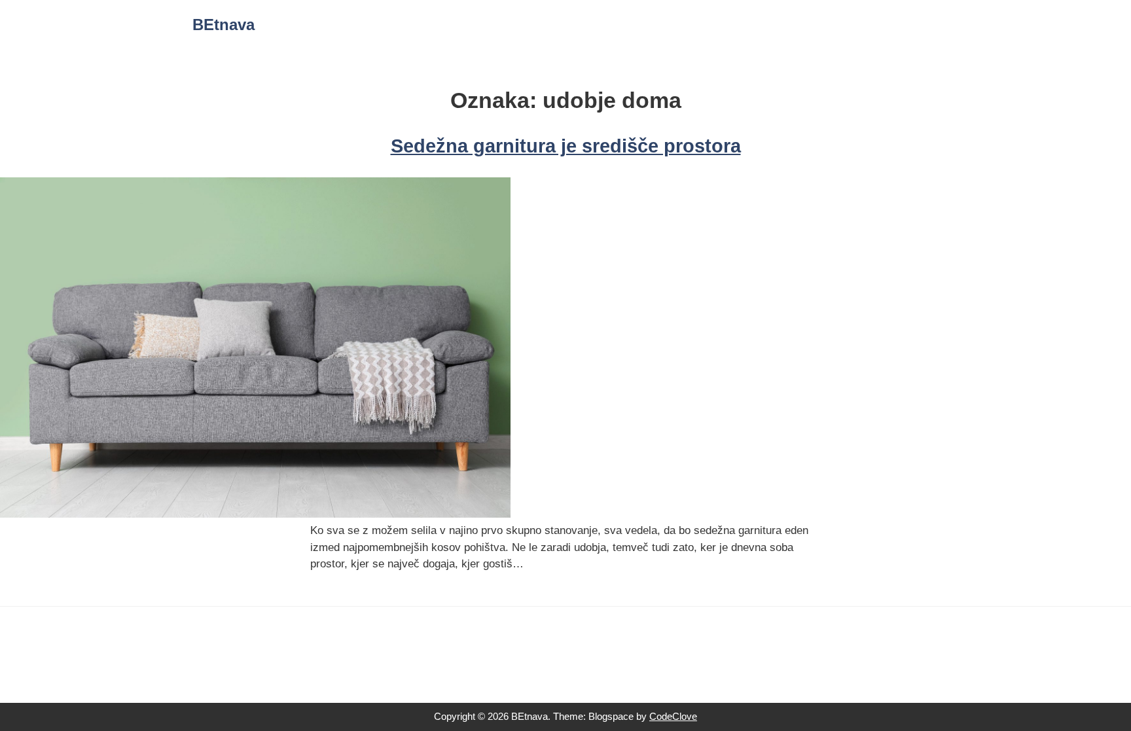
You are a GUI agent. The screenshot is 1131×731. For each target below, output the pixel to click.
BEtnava (223, 24)
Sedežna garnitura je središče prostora (566, 145)
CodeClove (673, 716)
